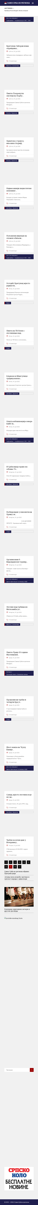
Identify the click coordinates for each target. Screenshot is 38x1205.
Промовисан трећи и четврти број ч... (16, 701)
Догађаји (9, 208)
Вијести (8, 65)
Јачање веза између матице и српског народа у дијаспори (16, 878)
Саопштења (15, 65)
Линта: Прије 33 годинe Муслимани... (17, 653)
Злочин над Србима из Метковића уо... (16, 608)
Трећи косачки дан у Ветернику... (16, 841)
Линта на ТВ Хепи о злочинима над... (15, 332)
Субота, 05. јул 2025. (14, 51)
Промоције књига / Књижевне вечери (17, 674)
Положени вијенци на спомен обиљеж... (16, 237)
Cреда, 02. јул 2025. (14, 657)
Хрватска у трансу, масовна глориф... (15, 142)
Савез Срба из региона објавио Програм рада (16, 872)
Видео (8, 303)
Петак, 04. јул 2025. (14, 288)
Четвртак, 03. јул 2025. (15, 472)
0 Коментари (13, 61)
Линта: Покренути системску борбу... (15, 94)
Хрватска (14, 113)
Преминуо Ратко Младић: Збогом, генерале (16, 10)
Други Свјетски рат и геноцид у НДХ (16, 581)
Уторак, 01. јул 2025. (14, 845)
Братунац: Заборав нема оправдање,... (17, 47)
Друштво (15, 208)
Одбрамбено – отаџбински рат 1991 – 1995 (18, 20)
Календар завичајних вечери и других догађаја (17, 910)
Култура (8, 672)
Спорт (8, 348)
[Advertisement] (19, 1100)
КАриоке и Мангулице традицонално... (17, 377)
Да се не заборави (11, 18)
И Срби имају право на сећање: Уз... (16, 468)
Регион (8, 113)
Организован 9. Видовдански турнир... (17, 560)
